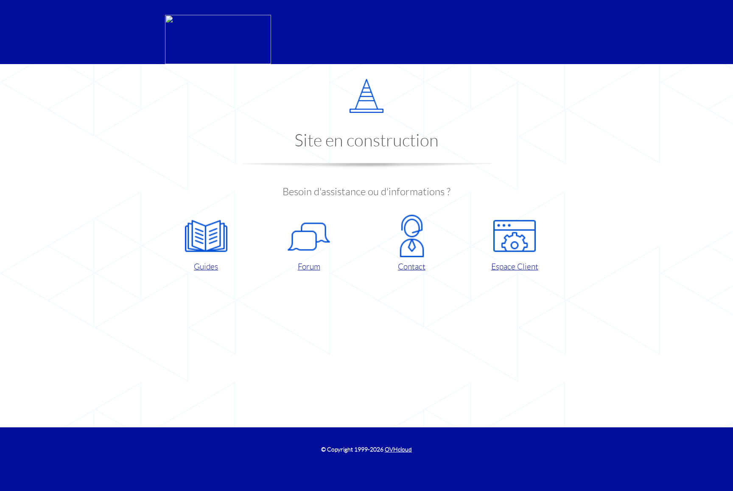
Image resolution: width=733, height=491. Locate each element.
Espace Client (514, 266)
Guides (206, 266)
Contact (411, 266)
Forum (309, 266)
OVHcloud (398, 449)
